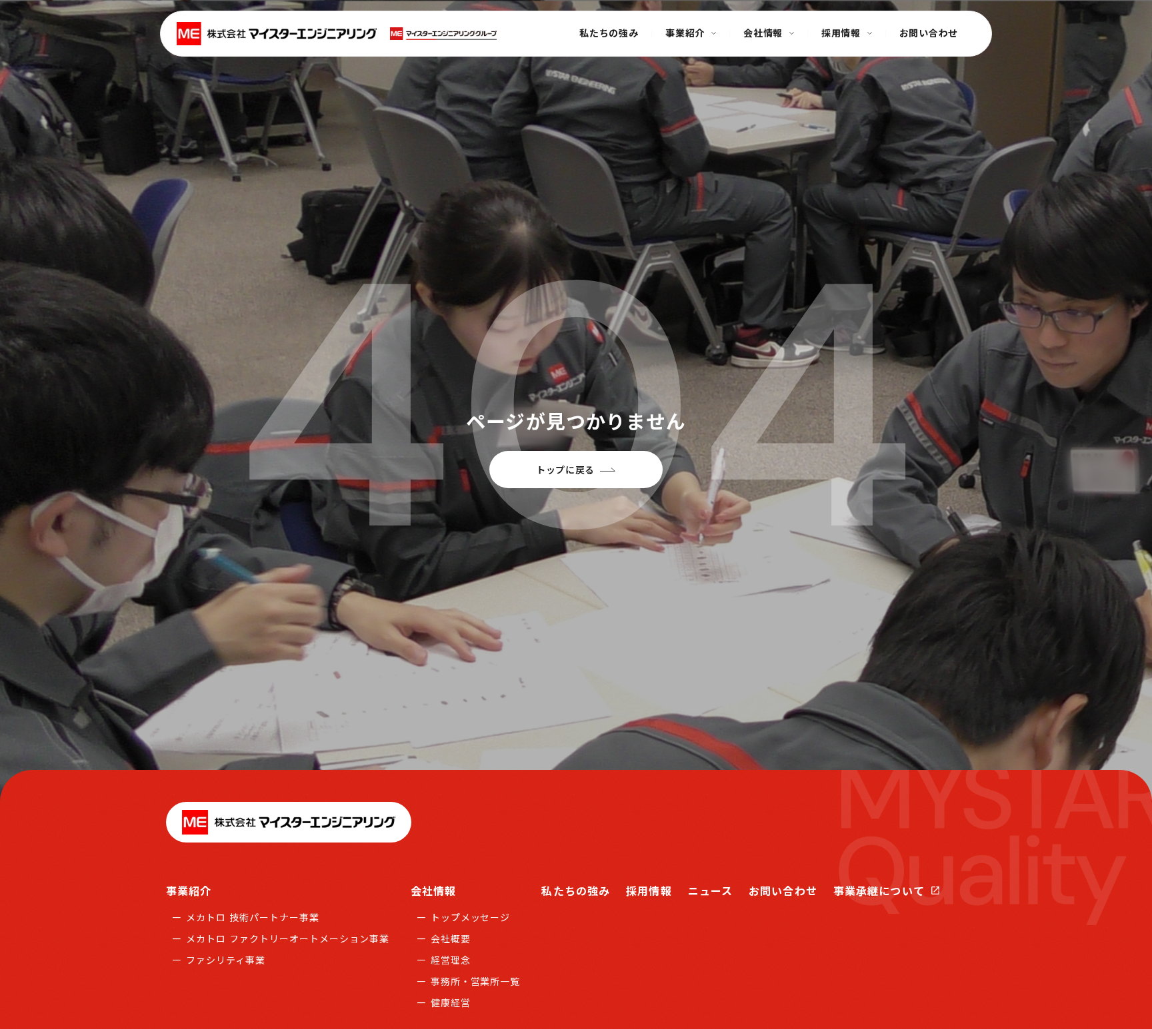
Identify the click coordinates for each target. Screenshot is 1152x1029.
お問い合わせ (783, 890)
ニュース (710, 890)
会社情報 (433, 890)
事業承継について (879, 890)
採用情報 (648, 890)
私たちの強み (575, 890)
